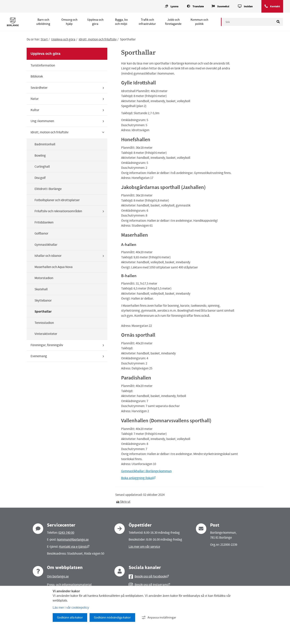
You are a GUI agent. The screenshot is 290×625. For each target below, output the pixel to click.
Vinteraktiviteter (46, 334)
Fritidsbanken (44, 222)
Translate (198, 6)
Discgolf (40, 178)
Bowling (40, 155)
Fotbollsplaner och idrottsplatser (57, 200)
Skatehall (41, 289)
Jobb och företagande (173, 22)
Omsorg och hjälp (69, 22)
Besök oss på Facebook (152, 576)
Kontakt (275, 6)
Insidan (248, 6)
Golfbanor (41, 233)
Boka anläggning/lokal (138, 478)
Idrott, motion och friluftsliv (98, 39)
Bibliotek (37, 76)
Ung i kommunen (42, 121)
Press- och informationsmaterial (69, 585)
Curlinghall (42, 166)
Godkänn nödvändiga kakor (112, 617)
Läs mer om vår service (144, 547)
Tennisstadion (44, 323)
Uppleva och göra (95, 22)
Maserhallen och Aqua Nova (54, 267)
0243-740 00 (66, 533)
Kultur (35, 110)
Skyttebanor (43, 300)
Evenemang (39, 356)
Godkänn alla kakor (70, 617)
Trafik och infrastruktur (147, 22)
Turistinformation (43, 65)
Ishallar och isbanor (48, 256)
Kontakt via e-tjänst (74, 547)
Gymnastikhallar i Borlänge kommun (146, 471)
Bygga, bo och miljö (121, 22)
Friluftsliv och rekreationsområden (58, 211)
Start (44, 39)
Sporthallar (43, 311)
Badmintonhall (45, 144)
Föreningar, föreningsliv (47, 345)
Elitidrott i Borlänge (48, 189)
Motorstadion (44, 278)
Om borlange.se (58, 576)
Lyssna (174, 6)
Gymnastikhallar (46, 245)
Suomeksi (223, 6)
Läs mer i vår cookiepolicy (71, 607)
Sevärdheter (39, 88)
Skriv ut (124, 502)
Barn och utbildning (43, 22)
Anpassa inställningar (162, 617)
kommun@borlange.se (73, 539)
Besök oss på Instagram (152, 585)
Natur (35, 99)
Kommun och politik (199, 22)
